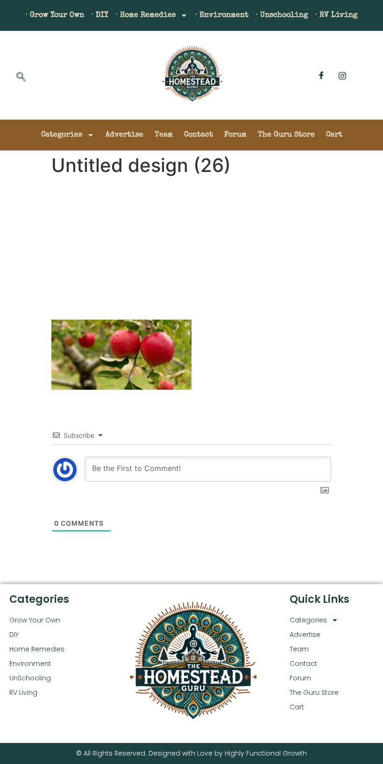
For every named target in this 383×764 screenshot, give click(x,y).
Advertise (124, 135)
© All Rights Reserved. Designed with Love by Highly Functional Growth (191, 753)
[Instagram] (342, 75)
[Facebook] (321, 75)
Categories (61, 135)
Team (164, 135)
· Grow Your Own (55, 15)
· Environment (221, 15)
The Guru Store (286, 135)
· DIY (100, 15)
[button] (21, 77)
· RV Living (336, 15)
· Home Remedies (146, 15)
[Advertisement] (191, 249)
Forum (235, 135)
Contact (198, 135)
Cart (334, 135)
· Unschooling (282, 15)
